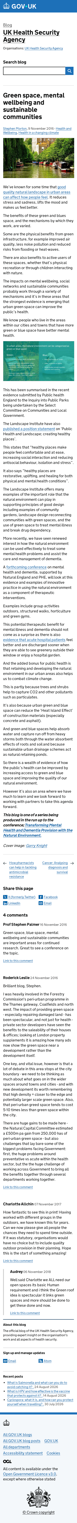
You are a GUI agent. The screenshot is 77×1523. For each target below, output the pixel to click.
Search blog (14, 62)
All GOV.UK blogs (17, 1434)
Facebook (51, 897)
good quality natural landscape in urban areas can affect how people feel (36, 192)
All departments (16, 1447)
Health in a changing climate (38, 133)
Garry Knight (36, 845)
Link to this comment (18, 961)
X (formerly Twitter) (21, 897)
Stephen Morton (15, 128)
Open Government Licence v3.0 (29, 1474)
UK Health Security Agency (31, 36)
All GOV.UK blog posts (21, 1440)
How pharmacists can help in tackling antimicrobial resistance (23, 869)
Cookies (53, 1453)
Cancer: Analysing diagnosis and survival (55, 867)
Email (48, 903)
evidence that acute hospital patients (34, 639)
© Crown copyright (39, 1512)
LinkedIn (14, 903)
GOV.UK (51, 1440)
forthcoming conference (26, 567)
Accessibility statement (23, 1453)
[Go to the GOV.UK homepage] (19, 6)
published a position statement (29, 428)
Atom (48, 1361)
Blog (7, 25)
